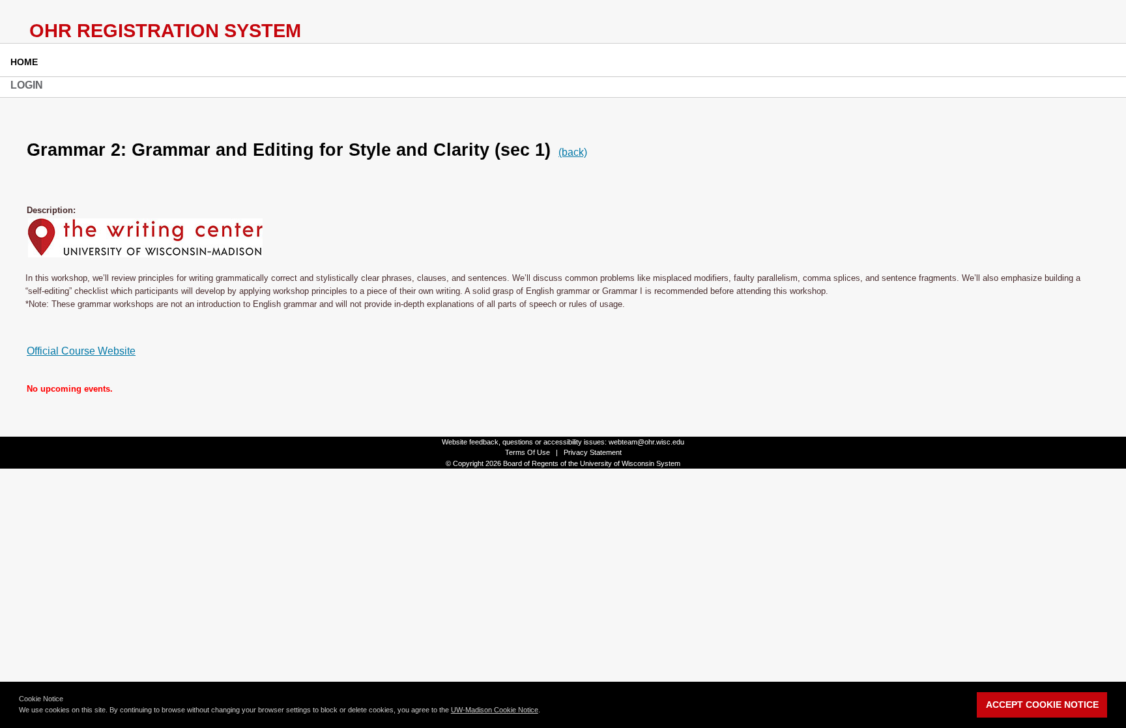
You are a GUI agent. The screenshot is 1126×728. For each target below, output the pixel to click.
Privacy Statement (593, 452)
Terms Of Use (527, 452)
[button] (543, 711)
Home (24, 62)
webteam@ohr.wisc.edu (646, 442)
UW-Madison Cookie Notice (494, 710)
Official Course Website (81, 351)
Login (26, 85)
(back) (572, 152)
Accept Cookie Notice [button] (1042, 704)
